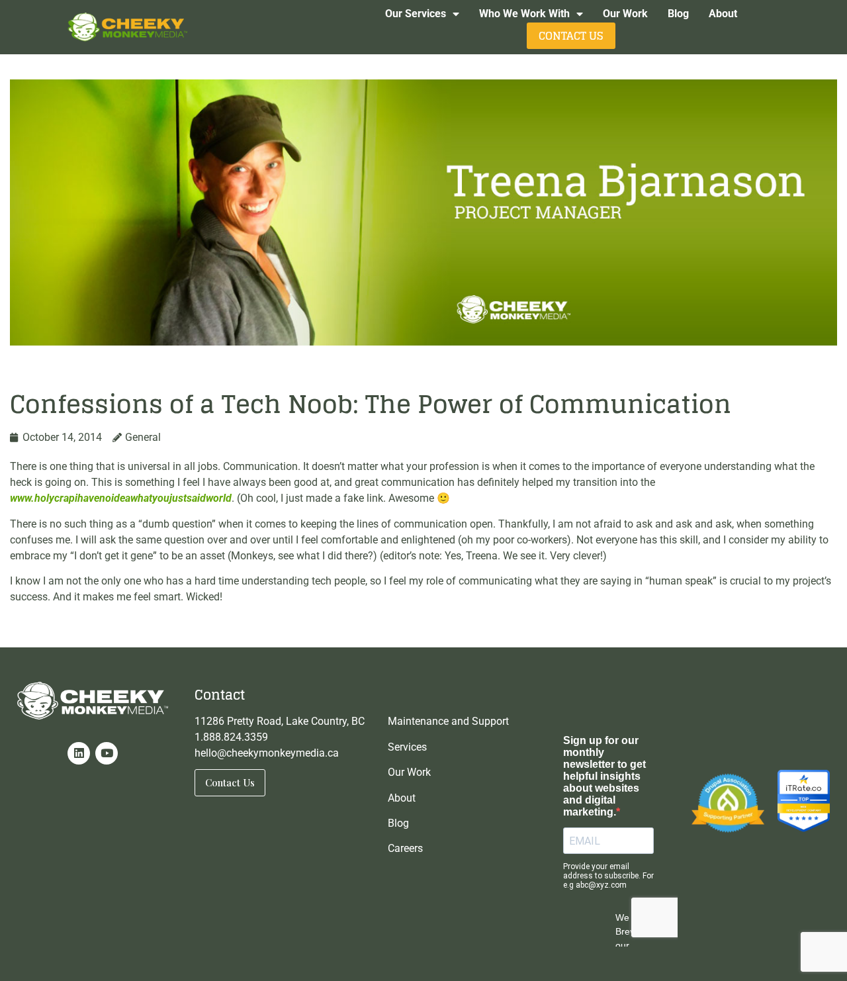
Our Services (415, 13)
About (723, 13)
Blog (678, 13)
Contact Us (571, 35)
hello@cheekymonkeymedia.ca (267, 753)
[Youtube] (106, 753)
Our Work (625, 13)
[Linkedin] (78, 753)
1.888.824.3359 (231, 737)
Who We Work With (524, 13)
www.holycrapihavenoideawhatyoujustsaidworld (121, 498)
